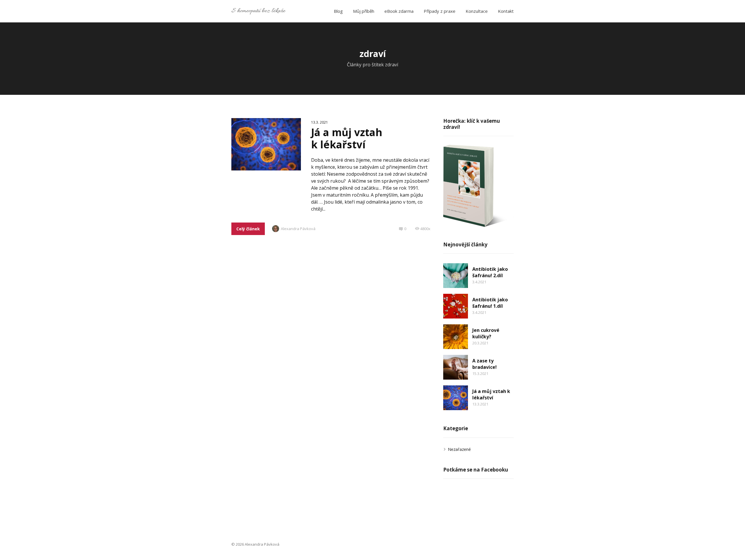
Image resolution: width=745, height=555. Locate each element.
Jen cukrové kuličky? (485, 333)
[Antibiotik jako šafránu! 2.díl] (455, 275)
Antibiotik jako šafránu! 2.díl (490, 272)
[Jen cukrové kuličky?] (455, 336)
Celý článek (248, 229)
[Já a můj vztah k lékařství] (455, 397)
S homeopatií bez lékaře (258, 11)
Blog (338, 11)
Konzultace (477, 11)
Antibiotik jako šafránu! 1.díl (490, 302)
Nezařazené (459, 449)
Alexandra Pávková (298, 228)
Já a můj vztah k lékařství (346, 138)
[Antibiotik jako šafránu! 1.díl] (455, 306)
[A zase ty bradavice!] (455, 367)
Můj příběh (363, 11)
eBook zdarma (399, 11)
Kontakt (506, 11)
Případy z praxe (439, 11)
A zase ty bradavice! (484, 363)
